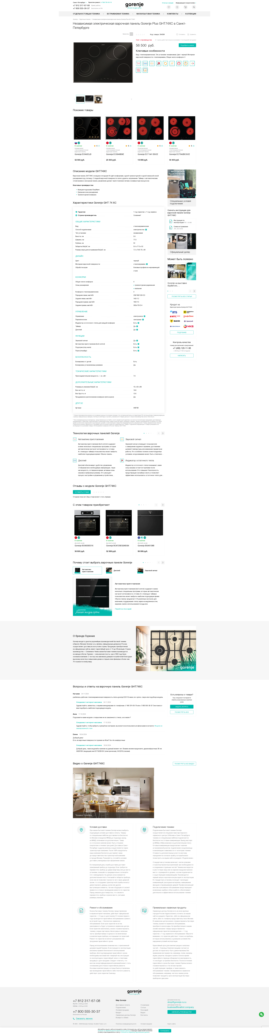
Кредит (118, 1012)
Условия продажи (122, 1010)
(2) (130, 146)
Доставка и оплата (123, 1005)
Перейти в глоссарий (123, 609)
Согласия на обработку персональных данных (135, 1032)
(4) (162, 146)
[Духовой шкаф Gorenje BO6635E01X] (87, 523)
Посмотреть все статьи (182, 296)
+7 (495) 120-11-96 (182, 348)
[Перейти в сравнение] (177, 7)
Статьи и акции (167, 3)
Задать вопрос (181, 707)
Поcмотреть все (182, 712)
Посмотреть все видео (184, 764)
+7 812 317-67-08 (81, 5)
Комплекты (172, 14)
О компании (145, 1005)
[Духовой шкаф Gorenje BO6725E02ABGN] (118, 523)
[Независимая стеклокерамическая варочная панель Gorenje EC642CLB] (87, 128)
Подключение (121, 1007)
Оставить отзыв (82, 492)
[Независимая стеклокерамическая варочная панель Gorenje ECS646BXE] (118, 128)
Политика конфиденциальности (126, 1024)
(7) (99, 146)
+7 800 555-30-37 (81, 8)
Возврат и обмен (122, 1017)
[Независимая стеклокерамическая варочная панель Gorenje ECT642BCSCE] (181, 128)
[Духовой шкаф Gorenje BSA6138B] (150, 523)
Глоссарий (144, 1010)
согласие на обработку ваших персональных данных (114, 1030)
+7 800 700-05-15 (106, 2)
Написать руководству (182, 1012)
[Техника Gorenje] (134, 5)
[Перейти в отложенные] (169, 7)
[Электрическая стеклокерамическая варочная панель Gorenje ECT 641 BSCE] (150, 128)
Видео (143, 1012)
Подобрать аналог (187, 45)
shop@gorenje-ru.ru (176, 1002)
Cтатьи (143, 1007)
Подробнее (181, 332)
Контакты (144, 1015)
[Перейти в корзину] (185, 7)
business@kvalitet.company (180, 1007)
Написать (182, 355)
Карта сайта (171, 1024)
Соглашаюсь (164, 1031)
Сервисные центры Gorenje (126, 1015)
